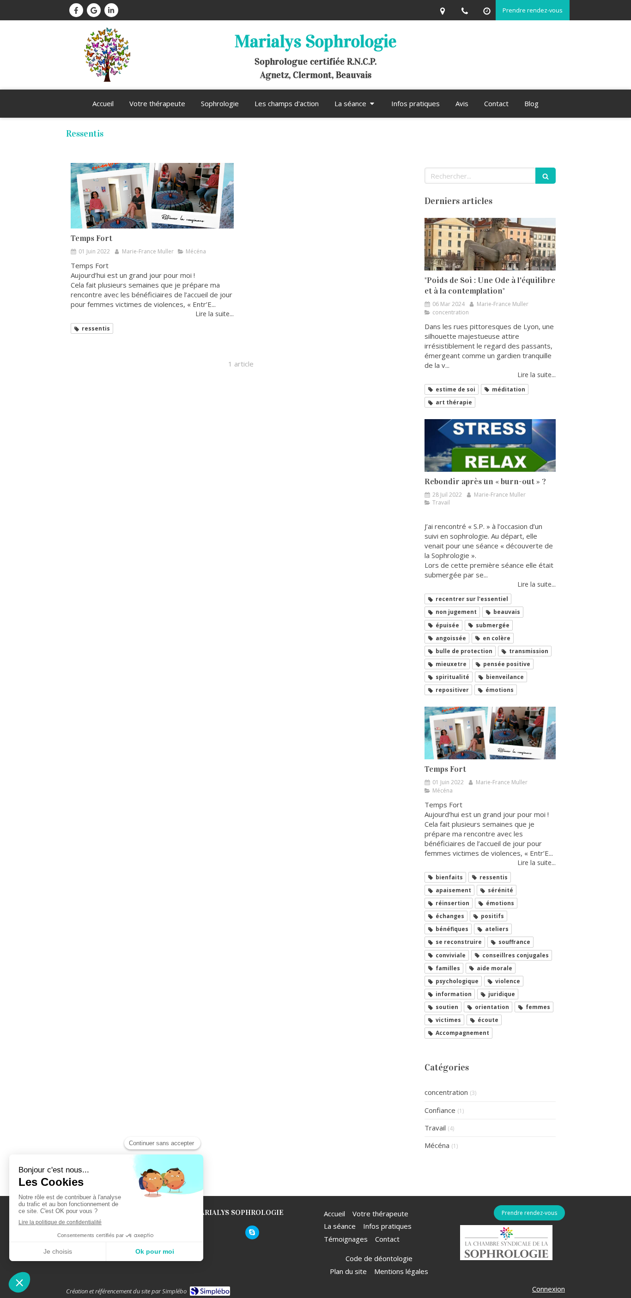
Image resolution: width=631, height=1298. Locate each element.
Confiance (440, 1110)
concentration (446, 1092)
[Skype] (252, 1232)
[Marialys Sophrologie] (106, 79)
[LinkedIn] (111, 10)
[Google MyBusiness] (94, 10)
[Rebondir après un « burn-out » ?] (490, 445)
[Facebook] (76, 10)
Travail (435, 1127)
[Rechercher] (545, 176)
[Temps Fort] (152, 195)
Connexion (548, 1288)
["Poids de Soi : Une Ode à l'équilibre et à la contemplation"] (490, 244)
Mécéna (437, 1145)
